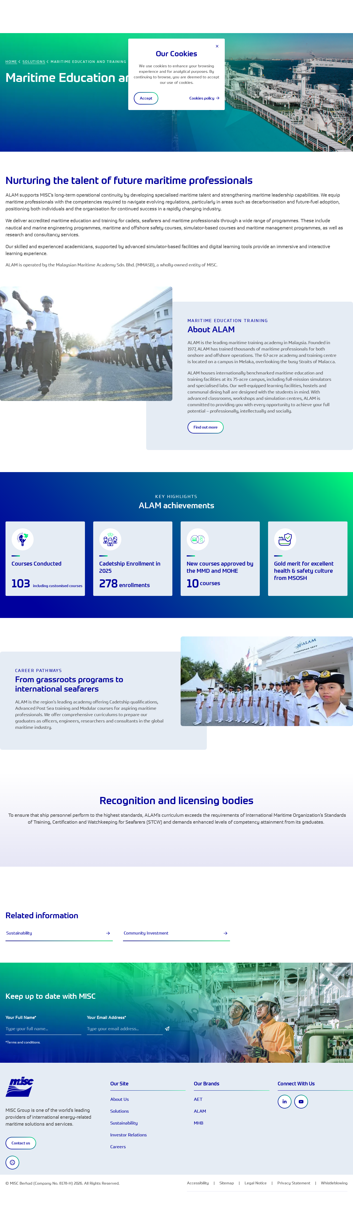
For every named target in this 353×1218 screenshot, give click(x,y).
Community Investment (146, 933)
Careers (118, 1146)
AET (198, 1099)
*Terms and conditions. (23, 1042)
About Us (119, 1099)
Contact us (21, 1143)
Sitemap (227, 1182)
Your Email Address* (106, 1017)
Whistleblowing (334, 1182)
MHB (198, 1123)
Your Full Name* (21, 1017)
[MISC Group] (20, 1086)
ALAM (200, 1111)
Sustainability (19, 933)
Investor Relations (128, 1134)
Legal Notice (256, 1182)
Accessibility (198, 1182)
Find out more (206, 427)
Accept (146, 98)
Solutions (119, 1111)
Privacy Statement (293, 1182)
